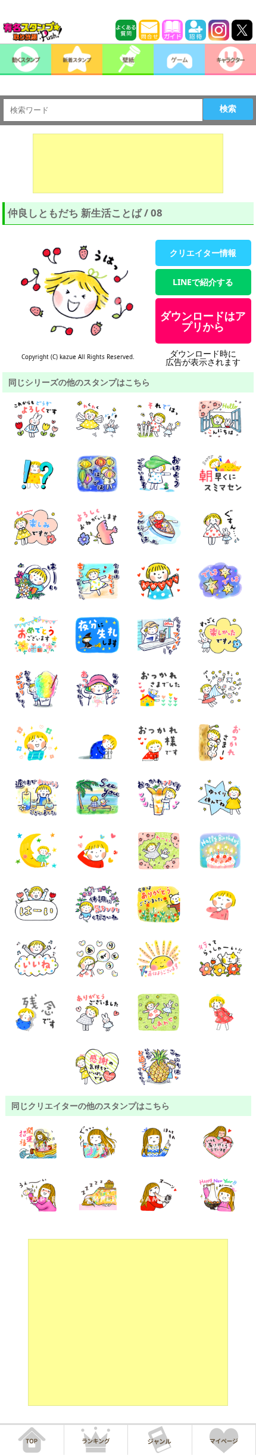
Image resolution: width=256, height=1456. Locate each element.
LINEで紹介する (203, 282)
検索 (228, 108)
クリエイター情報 (203, 252)
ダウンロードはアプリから (203, 320)
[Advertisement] (128, 163)
